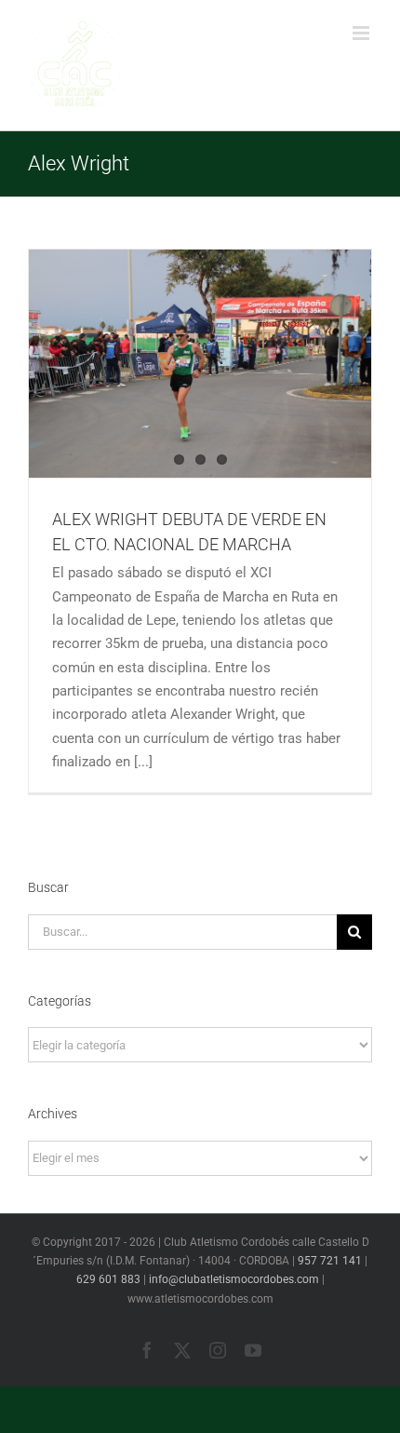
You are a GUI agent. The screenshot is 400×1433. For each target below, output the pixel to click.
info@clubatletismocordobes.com (234, 1279)
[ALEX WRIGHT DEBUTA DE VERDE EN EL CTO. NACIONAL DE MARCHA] (200, 364)
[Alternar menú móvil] (362, 33)
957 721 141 (330, 1260)
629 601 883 (108, 1279)
